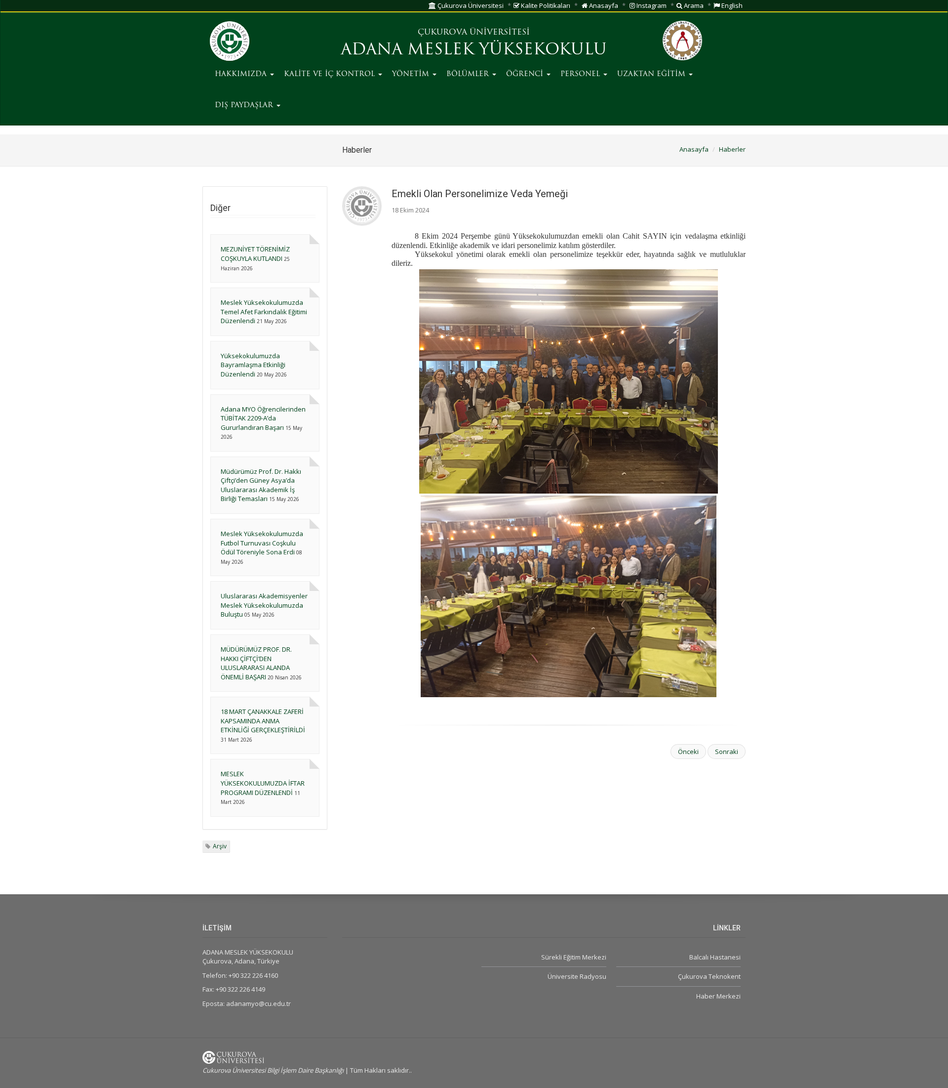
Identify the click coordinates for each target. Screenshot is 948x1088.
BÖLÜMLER (468, 74)
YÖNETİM (412, 74)
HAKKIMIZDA (242, 74)
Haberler (732, 149)
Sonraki (726, 751)
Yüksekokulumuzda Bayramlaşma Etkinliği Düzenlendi (253, 364)
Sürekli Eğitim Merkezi (573, 957)
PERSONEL (581, 74)
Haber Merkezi (718, 996)
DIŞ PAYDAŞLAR (245, 105)
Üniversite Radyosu (577, 976)
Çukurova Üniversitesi (470, 5)
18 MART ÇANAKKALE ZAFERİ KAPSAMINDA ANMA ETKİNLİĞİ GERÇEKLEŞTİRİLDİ (263, 720)
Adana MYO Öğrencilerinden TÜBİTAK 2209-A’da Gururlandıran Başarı (263, 418)
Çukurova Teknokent (709, 976)
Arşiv (220, 846)
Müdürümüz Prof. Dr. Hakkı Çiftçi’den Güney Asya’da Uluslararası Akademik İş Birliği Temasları (261, 485)
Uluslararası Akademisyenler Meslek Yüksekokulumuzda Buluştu (264, 605)
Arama (693, 5)
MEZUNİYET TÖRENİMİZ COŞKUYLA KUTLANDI (255, 254)
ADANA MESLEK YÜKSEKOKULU (474, 50)
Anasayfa (603, 5)
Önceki (688, 751)
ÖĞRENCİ (526, 74)
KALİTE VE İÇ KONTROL (330, 74)
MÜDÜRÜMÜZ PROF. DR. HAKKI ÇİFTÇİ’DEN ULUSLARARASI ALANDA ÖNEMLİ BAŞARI (256, 663)
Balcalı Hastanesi (715, 957)
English (731, 5)
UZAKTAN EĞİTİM (652, 74)
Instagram (651, 5)
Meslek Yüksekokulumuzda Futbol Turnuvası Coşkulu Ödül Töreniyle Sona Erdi (262, 542)
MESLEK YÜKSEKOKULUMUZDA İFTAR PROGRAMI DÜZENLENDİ (263, 782)
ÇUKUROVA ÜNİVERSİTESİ (474, 33)
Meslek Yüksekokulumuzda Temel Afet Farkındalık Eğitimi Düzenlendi (264, 311)
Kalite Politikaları (544, 5)
